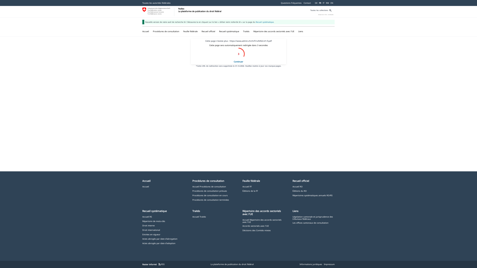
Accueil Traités (199, 216)
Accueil (145, 186)
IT (323, 3)
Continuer (238, 61)
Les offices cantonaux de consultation (310, 222)
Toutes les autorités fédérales (156, 3)
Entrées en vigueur (151, 234)
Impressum (329, 264)
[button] (166, 31)
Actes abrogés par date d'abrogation (159, 238)
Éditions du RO (300, 191)
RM (327, 3)
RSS (161, 264)
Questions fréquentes (291, 3)
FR (320, 3)
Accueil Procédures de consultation (209, 186)
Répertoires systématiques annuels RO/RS (313, 195)
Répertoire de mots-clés (153, 221)
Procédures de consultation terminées (210, 200)
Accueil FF (247, 186)
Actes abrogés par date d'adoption (158, 243)
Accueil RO (298, 186)
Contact (307, 3)
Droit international (151, 230)
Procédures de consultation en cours (210, 195)
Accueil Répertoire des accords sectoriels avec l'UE (261, 220)
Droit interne (148, 225)
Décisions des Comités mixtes (256, 230)
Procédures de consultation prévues (209, 191)
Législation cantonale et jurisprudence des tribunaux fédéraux (313, 217)
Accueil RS (147, 216)
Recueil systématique (265, 22)
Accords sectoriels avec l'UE (255, 226)
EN (332, 3)
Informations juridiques (311, 264)
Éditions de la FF (250, 191)
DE (316, 3)
